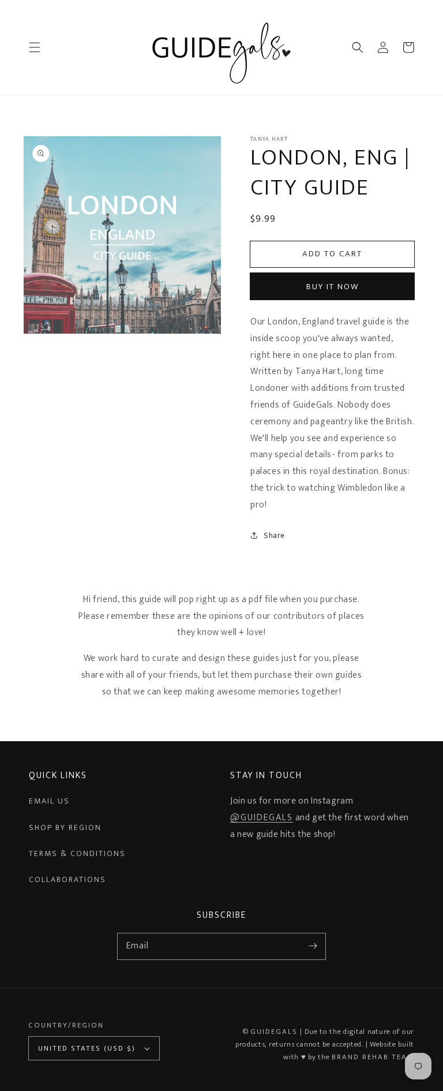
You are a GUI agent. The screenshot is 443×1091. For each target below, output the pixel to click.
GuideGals (274, 1031)
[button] (34, 47)
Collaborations (67, 879)
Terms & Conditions (77, 853)
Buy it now (332, 286)
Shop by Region (65, 827)
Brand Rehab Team (373, 1057)
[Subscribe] (312, 946)
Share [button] (274, 535)
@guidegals (261, 817)
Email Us (49, 801)
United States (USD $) (87, 1048)
